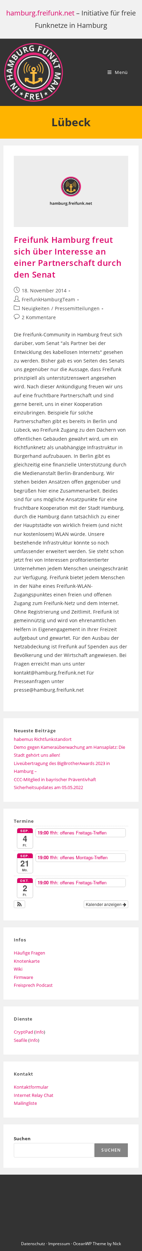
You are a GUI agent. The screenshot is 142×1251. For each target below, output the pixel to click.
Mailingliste (25, 1103)
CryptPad (23, 1032)
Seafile (20, 1040)
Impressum (59, 1244)
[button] (19, 904)
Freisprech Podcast (33, 985)
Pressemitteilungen (77, 308)
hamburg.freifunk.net (40, 13)
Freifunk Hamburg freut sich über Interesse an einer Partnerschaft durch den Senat (67, 257)
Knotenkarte (27, 961)
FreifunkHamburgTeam (48, 299)
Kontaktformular (31, 1087)
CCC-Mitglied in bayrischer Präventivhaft (55, 779)
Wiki (18, 969)
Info (40, 1032)
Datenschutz (33, 1244)
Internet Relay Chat (33, 1095)
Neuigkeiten (36, 308)
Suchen (22, 1138)
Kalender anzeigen (104, 904)
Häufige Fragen (29, 953)
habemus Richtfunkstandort (43, 739)
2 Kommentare (39, 317)
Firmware (23, 977)
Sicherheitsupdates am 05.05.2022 (48, 787)
